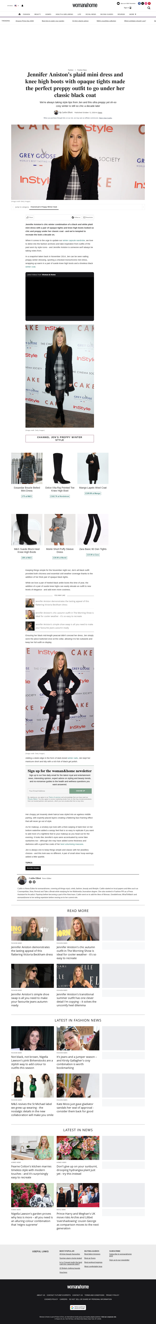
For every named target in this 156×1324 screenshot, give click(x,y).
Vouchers (63, 1272)
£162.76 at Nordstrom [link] (60, 496)
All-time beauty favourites (69, 1254)
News (100, 112)
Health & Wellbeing (64, 14)
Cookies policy (51, 1299)
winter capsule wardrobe (74, 240)
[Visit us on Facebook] (139, 3)
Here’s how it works (105, 118)
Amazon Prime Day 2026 (25, 21)
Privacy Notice (32, 799)
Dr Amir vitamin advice (80, 21)
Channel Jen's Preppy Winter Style (44, 207)
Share (31, 217)
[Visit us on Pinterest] (149, 3)
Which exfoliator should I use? (135, 21)
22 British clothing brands (69, 1268)
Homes (48, 14)
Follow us (77, 217)
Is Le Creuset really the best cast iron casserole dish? (70, 1263)
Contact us (77, 1295)
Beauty (37, 14)
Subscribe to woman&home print (120, 1255)
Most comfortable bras (93, 1266)
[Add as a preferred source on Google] (78, 1307)
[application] (59, 296)
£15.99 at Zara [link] (93, 555)
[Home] (19, 14)
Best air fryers (89, 1258)
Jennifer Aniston (33, 868)
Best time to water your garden (53, 21)
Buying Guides (106, 14)
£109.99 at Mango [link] (92, 493)
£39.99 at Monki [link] (59, 558)
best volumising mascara (72, 844)
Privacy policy (112, 1295)
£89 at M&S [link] (27, 558)
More (132, 14)
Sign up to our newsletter (119, 1260)
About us (41, 1295)
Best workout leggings (93, 1262)
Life (79, 14)
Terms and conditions (94, 1295)
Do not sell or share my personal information (90, 1299)
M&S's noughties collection (106, 21)
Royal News (91, 14)
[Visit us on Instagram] (146, 3)
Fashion (26, 14)
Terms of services (55, 797)
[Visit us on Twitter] (142, 3)
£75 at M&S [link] (27, 496)
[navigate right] (143, 207)
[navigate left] (12, 207)
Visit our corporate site (108, 1317)
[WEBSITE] (31, 881)
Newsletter (89, 217)
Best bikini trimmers (92, 1254)
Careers (63, 1299)
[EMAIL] (35, 881)
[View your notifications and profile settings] (22, 5)
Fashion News (82, 70)
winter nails (73, 758)
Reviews (121, 14)
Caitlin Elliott (67, 112)
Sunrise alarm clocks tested (70, 1258)
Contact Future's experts (59, 1295)
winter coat (30, 267)
